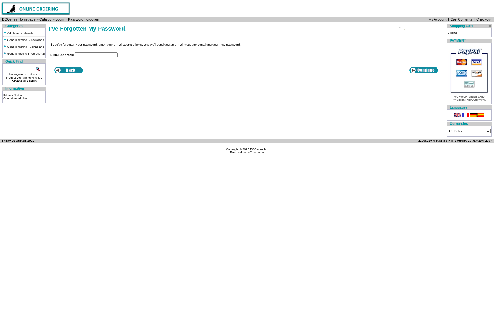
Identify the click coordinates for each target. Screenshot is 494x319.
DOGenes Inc (259, 149)
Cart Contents (461, 19)
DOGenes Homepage (19, 19)
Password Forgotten (83, 19)
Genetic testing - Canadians (25, 46)
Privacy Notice (12, 95)
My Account (437, 19)
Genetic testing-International (25, 53)
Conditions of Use (15, 98)
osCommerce (255, 152)
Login (59, 19)
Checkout (483, 19)
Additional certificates (20, 33)
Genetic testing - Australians (25, 39)
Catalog (45, 19)
